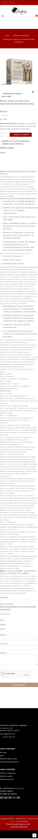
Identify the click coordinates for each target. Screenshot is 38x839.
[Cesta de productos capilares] (35, 16)
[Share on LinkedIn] (20, 152)
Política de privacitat (7, 779)
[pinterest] (13, 2)
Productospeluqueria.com (18, 824)
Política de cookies (6, 776)
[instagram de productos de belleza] (4, 740)
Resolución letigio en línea (8, 759)
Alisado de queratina (21, 35)
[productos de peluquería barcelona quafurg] (6, 2)
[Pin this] (16, 152)
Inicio (7, 35)
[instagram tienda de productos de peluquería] (9, 2)
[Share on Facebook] (8, 152)
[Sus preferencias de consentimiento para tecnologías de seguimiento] (34, 835)
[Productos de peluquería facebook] (1, 740)
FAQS (2, 755)
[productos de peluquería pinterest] (8, 740)
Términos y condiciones (8, 773)
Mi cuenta (3, 752)
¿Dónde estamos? (19, 827)
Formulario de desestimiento (9, 762)
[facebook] (3, 2)
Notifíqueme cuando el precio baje (11, 95)
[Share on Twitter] (12, 152)
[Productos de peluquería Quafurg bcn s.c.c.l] (19, 16)
